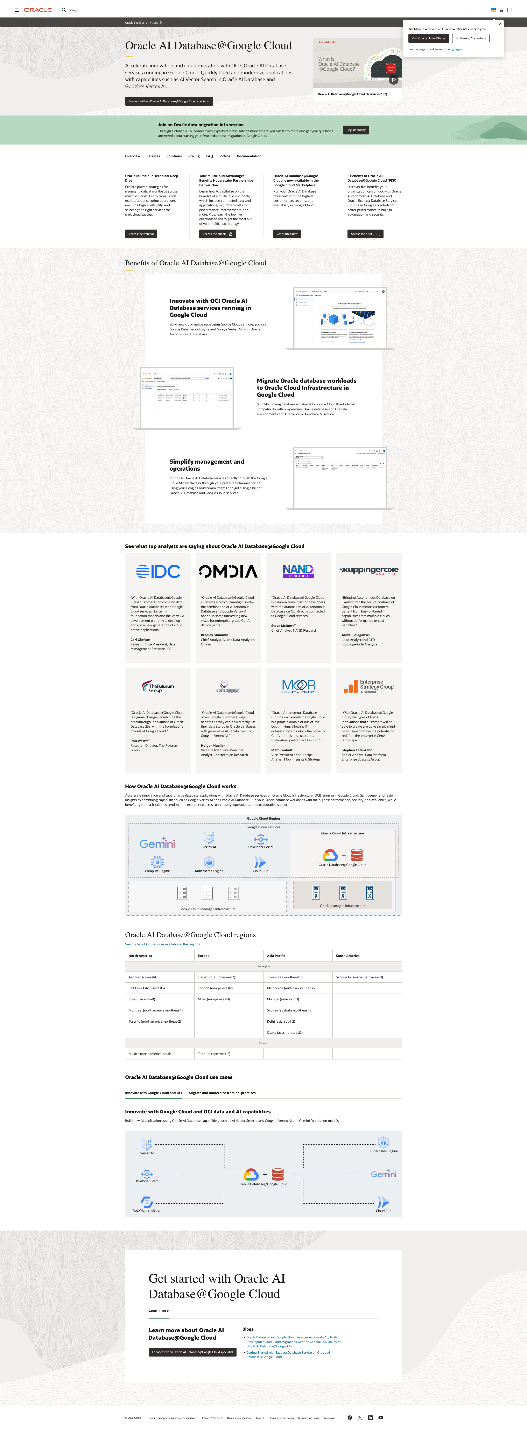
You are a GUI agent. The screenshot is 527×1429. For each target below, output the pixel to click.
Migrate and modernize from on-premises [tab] (222, 1093)
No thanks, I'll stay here (471, 38)
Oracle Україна (134, 22)
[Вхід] (501, 9)
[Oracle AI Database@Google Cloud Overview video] (357, 63)
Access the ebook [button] (214, 234)
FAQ (209, 156)
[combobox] (263, 10)
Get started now (287, 234)
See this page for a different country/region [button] (435, 49)
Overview (132, 156)
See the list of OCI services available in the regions (162, 944)
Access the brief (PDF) (365, 234)
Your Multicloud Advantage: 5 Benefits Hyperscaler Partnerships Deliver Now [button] (226, 180)
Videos (224, 156)
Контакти (329, 1418)
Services (153, 156)
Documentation (249, 156)
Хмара (154, 22)
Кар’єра (259, 1418)
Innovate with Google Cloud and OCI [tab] (153, 1093)
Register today (356, 130)
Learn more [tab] (159, 1310)
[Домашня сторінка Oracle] (38, 10)
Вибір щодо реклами (239, 1418)
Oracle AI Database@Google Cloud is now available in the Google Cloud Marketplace (296, 180)
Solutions (174, 156)
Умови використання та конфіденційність (173, 1418)
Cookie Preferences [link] (212, 1418)
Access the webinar (139, 234)
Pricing (194, 156)
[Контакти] (509, 9)
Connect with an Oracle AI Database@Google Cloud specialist (169, 101)
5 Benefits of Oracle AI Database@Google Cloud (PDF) (371, 178)
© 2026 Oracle (133, 1417)
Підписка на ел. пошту (281, 1418)
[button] (17, 9)
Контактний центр (308, 1418)
